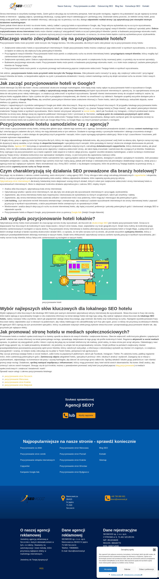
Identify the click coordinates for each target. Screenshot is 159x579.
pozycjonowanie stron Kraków (18, 382)
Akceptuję (108, 569)
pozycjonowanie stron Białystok (18, 385)
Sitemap (102, 460)
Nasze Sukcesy (64, 6)
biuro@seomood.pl (119, 499)
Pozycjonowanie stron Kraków (73, 460)
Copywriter (25, 466)
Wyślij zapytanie (86, 415)
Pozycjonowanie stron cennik (33, 454)
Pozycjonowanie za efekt (84, 6)
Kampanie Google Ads (29, 472)
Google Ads (76, 212)
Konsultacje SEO (132, 6)
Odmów (127, 569)
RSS (31, 568)
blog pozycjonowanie (125, 365)
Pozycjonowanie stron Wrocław (73, 466)
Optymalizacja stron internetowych (15, 181)
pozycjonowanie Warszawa (16, 379)
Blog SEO (103, 448)
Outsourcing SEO (105, 6)
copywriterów (140, 175)
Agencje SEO (20, 146)
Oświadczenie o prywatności (133, 575)
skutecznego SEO (100, 223)
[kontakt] (63, 498)
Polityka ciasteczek (117, 575)
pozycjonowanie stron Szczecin (18, 376)
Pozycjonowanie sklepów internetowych (37, 460)
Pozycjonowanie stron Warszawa (74, 448)
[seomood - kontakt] (65, 415)
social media (89, 111)
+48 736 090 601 (118, 496)
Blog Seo (119, 6)
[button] (154, 550)
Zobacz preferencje (146, 569)
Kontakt (145, 6)
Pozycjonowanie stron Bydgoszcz (74, 472)
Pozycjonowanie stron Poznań (73, 454)
